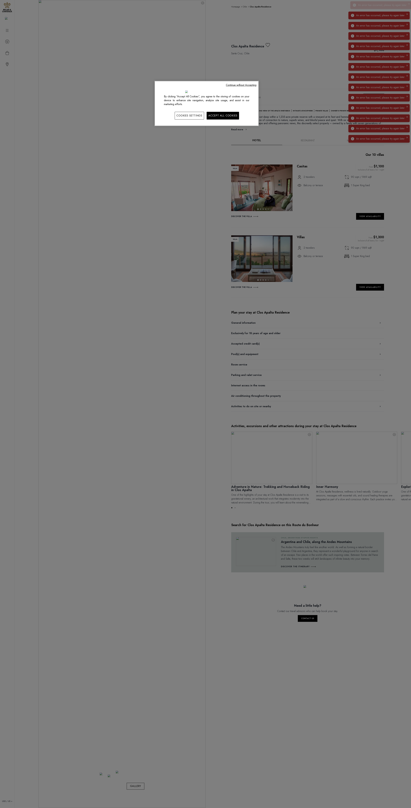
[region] (206, 103)
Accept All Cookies (222, 115)
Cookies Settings (189, 115)
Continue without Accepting (241, 85)
